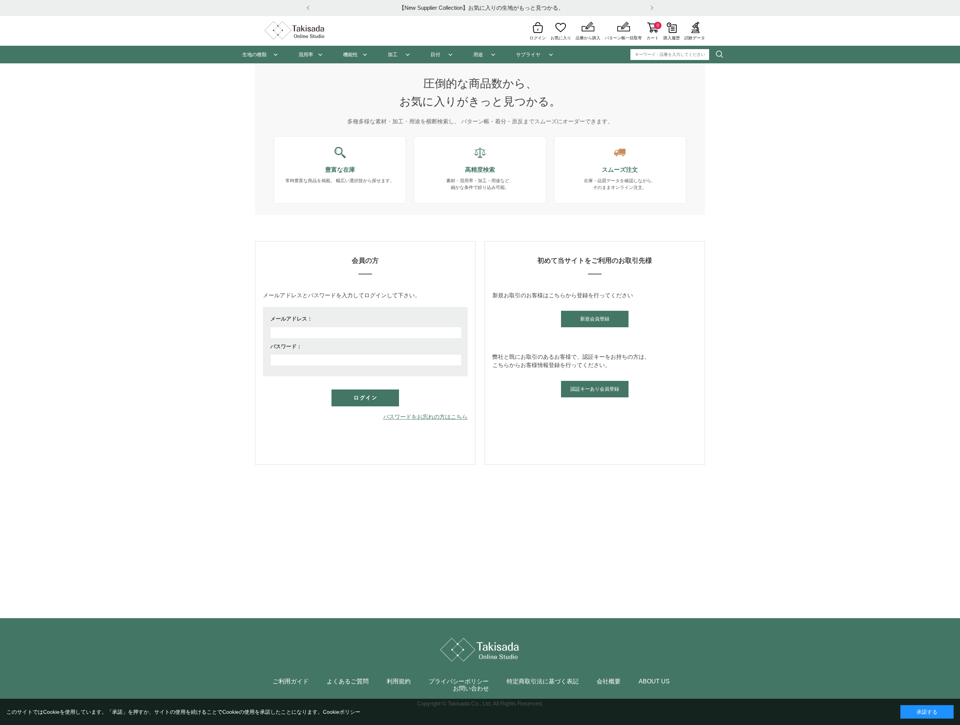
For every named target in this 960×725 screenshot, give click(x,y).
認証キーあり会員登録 (594, 389)
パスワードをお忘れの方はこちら (425, 416)
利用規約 (399, 682)
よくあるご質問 (348, 682)
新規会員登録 (594, 319)
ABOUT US (654, 682)
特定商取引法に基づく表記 (543, 682)
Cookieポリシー (341, 712)
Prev (309, 8)
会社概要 (609, 682)
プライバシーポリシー (459, 682)
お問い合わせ (471, 689)
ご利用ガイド (291, 682)
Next (650, 8)
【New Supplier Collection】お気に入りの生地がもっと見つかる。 (480, 7)
